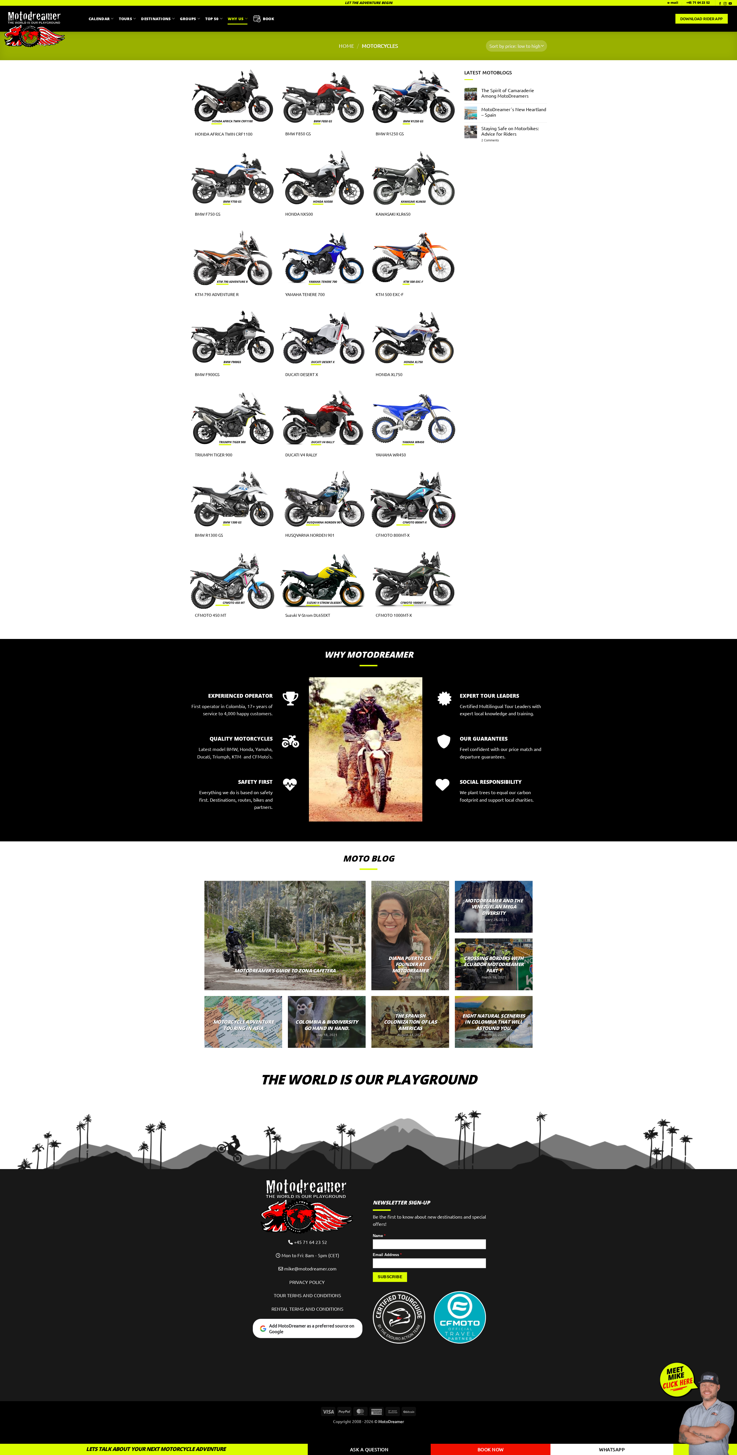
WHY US (236, 18)
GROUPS (188, 18)
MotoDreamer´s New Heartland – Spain (513, 112)
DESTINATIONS (156, 18)
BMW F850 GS (298, 133)
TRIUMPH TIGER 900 (213, 454)
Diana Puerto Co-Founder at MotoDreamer (410, 964)
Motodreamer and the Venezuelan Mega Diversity (494, 907)
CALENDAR (99, 18)
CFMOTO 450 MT (210, 615)
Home (346, 46)
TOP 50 (212, 18)
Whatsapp (612, 1449)
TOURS (125, 18)
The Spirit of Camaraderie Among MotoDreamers (507, 93)
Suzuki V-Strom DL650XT (307, 615)
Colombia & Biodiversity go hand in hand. (326, 1025)
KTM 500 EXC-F (390, 294)
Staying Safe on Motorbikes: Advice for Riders (510, 131)
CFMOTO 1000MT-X (394, 615)
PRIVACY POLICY (307, 1282)
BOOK (268, 18)
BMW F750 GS (207, 214)
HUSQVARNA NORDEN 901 (310, 535)
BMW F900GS (207, 374)
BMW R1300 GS (209, 535)
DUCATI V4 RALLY (301, 454)
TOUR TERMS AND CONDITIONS (307, 1295)
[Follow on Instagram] (725, 3)
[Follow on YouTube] (730, 3)
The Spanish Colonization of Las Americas (410, 1022)
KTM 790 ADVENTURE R (217, 294)
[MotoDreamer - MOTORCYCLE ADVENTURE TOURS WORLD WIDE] (42, 28)
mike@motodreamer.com (310, 1268)
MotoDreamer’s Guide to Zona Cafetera (284, 971)
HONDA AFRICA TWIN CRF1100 (223, 133)
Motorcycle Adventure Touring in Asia (243, 1025)
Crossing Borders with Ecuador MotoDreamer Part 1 (494, 964)
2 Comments (498, 140)
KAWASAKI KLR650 (393, 214)
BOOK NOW (491, 1449)
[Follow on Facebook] (720, 3)
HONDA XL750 (389, 374)
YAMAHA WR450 (391, 454)
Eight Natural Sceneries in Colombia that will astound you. (493, 1022)
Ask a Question (369, 1449)
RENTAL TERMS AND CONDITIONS (307, 1309)
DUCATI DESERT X (301, 374)
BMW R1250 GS (390, 133)
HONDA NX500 (299, 214)
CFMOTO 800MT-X (393, 535)
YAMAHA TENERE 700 (305, 294)
